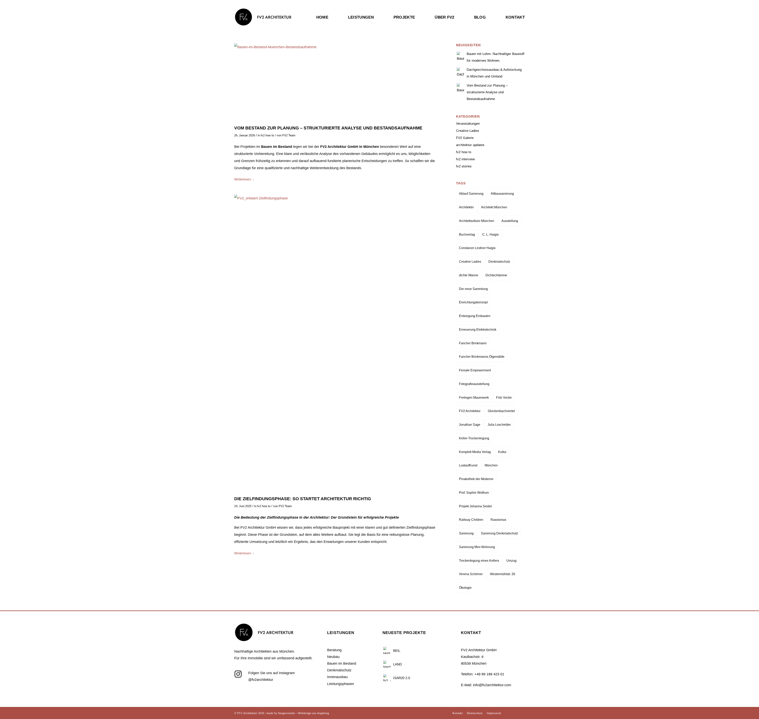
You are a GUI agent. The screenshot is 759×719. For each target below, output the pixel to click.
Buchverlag (467, 234)
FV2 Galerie (465, 138)
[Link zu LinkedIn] (516, 713)
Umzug (511, 560)
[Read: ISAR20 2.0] (386, 677)
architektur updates (470, 145)
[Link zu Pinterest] (522, 713)
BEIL (396, 651)
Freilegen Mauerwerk (474, 397)
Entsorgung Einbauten (474, 316)
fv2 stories (464, 166)
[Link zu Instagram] (510, 713)
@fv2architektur (260, 680)
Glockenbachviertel (501, 411)
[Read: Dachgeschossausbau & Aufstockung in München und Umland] (460, 71)
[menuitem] (327, 25)
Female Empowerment (475, 370)
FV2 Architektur (470, 411)
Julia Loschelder (499, 424)
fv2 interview (465, 159)
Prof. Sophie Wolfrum (474, 492)
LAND (397, 664)
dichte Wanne (468, 275)
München (491, 465)
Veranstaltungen (468, 123)
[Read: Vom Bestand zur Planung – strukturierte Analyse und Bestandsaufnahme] (460, 87)
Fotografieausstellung (474, 384)
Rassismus (498, 519)
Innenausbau (337, 677)
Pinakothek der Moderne (476, 479)
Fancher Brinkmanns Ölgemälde (481, 356)
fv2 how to (267, 135)
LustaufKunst (468, 465)
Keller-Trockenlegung (474, 438)
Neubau (333, 657)
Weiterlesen (242, 179)
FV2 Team (288, 135)
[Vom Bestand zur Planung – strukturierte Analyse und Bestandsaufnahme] (335, 81)
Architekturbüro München (476, 221)
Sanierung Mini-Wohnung (477, 547)
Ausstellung (509, 221)
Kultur (502, 452)
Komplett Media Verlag (475, 452)
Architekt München (494, 207)
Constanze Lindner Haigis (477, 248)
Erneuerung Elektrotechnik (477, 329)
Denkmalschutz (499, 261)
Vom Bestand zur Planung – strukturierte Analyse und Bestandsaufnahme (328, 127)
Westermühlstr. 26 (502, 574)
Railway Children (471, 519)
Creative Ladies (467, 131)
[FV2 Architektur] (263, 25)
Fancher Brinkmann (473, 343)
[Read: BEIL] (386, 650)
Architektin (466, 207)
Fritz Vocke (504, 397)
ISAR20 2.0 (401, 678)
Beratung (334, 650)
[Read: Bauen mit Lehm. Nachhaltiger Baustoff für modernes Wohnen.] (460, 55)
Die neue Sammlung (473, 289)
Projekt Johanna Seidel (475, 506)
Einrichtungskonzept (473, 302)
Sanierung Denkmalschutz (499, 533)
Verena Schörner (471, 574)
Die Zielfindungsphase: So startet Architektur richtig (302, 498)
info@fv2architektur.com (492, 685)
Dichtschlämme (496, 275)
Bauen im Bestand (341, 663)
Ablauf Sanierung (471, 193)
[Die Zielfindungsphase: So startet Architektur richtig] (335, 343)
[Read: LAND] (386, 664)
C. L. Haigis (490, 234)
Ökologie (465, 587)
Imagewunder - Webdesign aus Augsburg (303, 713)
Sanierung (466, 533)
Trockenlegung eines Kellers (479, 560)
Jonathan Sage (469, 424)
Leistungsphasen (340, 684)
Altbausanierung (502, 193)
